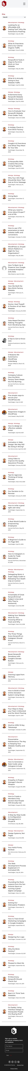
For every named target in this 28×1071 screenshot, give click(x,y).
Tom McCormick (13, 449)
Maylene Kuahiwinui (14, 343)
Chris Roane (11, 823)
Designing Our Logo (16, 937)
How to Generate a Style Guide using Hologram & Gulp (15, 764)
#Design (10, 92)
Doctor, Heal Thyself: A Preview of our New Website (16, 306)
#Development (13, 22)
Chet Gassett (12, 416)
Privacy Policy (14, 1068)
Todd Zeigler (11, 34)
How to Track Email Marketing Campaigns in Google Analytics (17, 921)
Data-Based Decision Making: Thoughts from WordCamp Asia (16, 323)
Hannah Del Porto (13, 327)
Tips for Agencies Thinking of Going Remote (15, 477)
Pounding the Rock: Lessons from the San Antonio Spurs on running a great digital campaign (16, 886)
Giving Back (13, 196)
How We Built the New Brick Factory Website (15, 288)
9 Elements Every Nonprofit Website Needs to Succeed (15, 97)
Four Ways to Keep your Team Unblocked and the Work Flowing (17, 711)
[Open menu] (24, 4)
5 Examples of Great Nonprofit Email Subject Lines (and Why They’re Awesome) (16, 599)
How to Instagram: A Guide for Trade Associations (16, 556)
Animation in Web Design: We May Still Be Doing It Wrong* (16, 444)
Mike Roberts (12, 274)
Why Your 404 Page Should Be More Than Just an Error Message (17, 180)
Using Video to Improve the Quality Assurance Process (16, 461)
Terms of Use (20, 1065)
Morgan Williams (13, 363)
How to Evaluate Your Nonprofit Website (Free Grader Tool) (16, 113)
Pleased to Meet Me (16, 963)
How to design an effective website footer (15, 428)
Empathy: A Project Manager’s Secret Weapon (16, 782)
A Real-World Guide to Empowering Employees (17, 523)
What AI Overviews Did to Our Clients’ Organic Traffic (15, 46)
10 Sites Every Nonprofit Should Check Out (15, 979)
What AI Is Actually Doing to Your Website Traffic (15, 80)
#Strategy (21, 22)
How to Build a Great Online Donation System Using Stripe (16, 693)
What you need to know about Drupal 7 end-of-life (16, 212)
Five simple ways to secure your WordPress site (16, 397)
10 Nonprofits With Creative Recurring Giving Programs (15, 164)
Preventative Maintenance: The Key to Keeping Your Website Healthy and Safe (17, 743)
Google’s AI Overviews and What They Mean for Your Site (17, 145)
